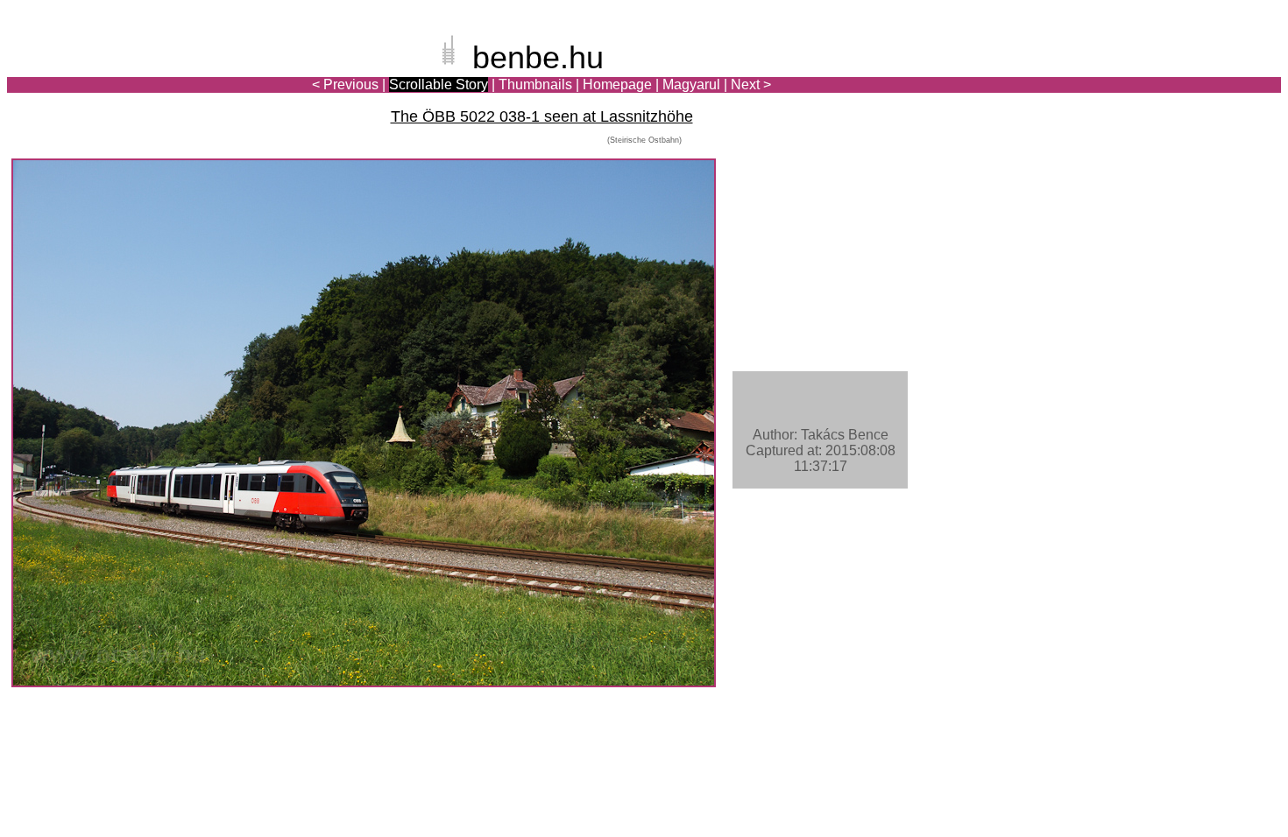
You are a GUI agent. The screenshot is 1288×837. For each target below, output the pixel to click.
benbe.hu (538, 57)
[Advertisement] (1178, 73)
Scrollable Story (438, 84)
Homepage (617, 84)
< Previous (345, 84)
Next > (751, 84)
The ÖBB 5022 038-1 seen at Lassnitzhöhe (542, 116)
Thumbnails (535, 84)
